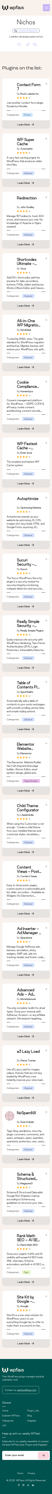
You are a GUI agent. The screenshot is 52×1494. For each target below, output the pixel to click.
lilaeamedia (27, 814)
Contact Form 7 (28, 87)
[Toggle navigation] (46, 7)
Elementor (26, 753)
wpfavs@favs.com (26, 1390)
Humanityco (26, 391)
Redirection (27, 198)
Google (24, 1306)
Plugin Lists (33, 1410)
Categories (8, 1420)
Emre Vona (26, 452)
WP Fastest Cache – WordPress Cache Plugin (28, 450)
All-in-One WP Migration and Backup (28, 325)
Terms (20, 1473)
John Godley (27, 207)
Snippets (31, 1420)
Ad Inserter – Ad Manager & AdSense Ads (29, 932)
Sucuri (23, 569)
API (4, 1425)
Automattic (26, 148)
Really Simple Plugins (31, 630)
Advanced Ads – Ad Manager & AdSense (26, 996)
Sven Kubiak (27, 1121)
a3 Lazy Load (28, 1051)
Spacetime (26, 937)
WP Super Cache (25, 141)
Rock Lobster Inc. (29, 93)
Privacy (31, 1473)
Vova (23, 268)
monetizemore (28, 999)
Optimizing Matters (30, 507)
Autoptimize (27, 498)
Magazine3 (26, 1183)
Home (5, 1410)
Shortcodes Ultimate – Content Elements (27, 265)
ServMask (25, 329)
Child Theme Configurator (28, 808)
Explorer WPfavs (11, 1415)
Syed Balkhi (26, 691)
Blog (29, 1415)
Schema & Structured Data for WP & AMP (29, 1180)
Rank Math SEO (29, 1244)
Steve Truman (28, 1060)
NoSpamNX (26, 1113)
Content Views (28, 876)
